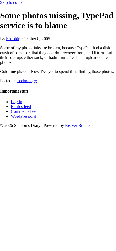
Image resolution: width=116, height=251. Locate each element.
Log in (16, 101)
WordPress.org (23, 116)
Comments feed (24, 111)
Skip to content (13, 2)
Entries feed (21, 106)
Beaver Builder (78, 125)
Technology (27, 80)
